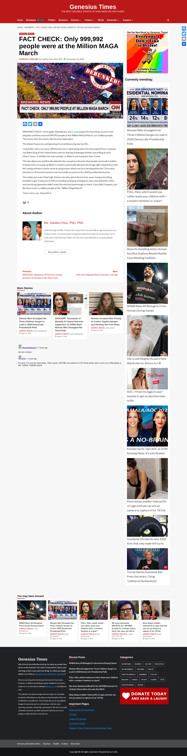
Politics (51, 20)
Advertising (126, 664)
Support (127, 20)
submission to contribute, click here (49, 674)
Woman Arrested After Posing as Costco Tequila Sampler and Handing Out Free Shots (106, 321)
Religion (125, 679)
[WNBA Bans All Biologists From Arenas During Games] (31, 610)
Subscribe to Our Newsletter (81, 710)
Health (58, 312)
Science (75, 20)
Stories (115, 616)
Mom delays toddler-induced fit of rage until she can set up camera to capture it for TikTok (92, 696)
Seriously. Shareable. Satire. (29, 743)
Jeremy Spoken (110, 328)
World (101, 20)
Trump (75, 131)
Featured (140, 669)
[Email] (183, 38)
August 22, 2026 (119, 638)
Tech (162, 679)
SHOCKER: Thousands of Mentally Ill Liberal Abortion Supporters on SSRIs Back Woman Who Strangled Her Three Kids (69, 324)
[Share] (183, 43)
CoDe (114, 752)
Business (63, 20)
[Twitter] (183, 33)
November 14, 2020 (75, 59)
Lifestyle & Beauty (149, 616)
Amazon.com (51, 686)
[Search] (168, 20)
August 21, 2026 (150, 638)
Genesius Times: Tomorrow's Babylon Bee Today (90, 728)
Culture (88, 20)
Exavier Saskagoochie (40, 331)
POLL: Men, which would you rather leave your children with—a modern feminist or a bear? (93, 679)
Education (159, 664)
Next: (97, 273)
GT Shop (73, 714)
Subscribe (112, 20)
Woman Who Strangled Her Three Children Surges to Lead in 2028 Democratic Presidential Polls (92, 670)
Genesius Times (93, 6)
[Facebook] (183, 28)
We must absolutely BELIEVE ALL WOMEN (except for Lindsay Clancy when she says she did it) (93, 687)
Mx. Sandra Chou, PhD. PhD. (50, 59)
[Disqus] (70, 375)
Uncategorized (128, 685)
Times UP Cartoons (77, 719)
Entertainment (127, 669)
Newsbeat (35, 20)
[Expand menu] (80, 20)
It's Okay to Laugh (77, 723)
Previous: (42, 274)
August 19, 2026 (62, 336)
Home (20, 20)
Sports (22, 616)
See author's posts (57, 252)
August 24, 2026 (26, 333)
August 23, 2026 (88, 638)
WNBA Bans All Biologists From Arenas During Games (93, 663)
